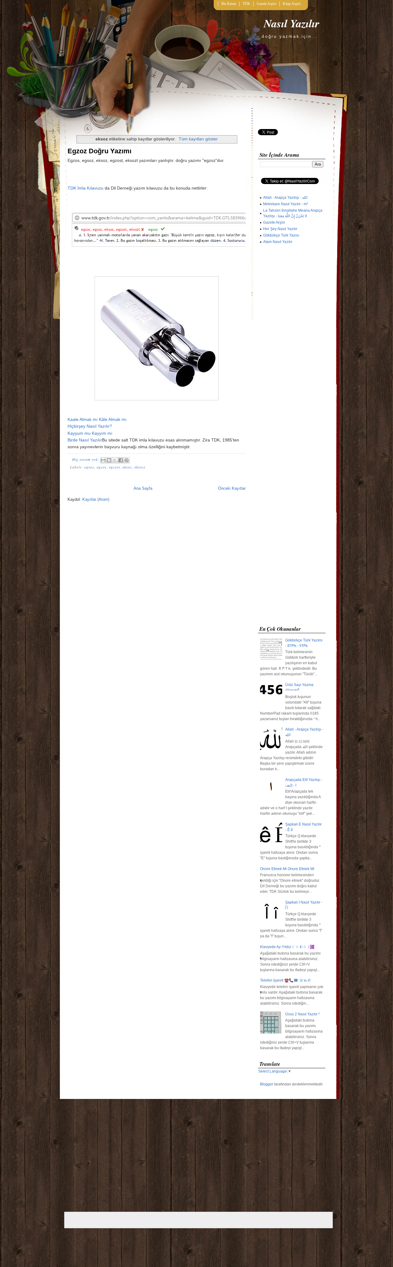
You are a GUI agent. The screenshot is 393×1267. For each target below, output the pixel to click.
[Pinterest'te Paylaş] (126, 460)
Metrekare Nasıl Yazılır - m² (285, 204)
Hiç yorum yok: (86, 459)
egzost (114, 467)
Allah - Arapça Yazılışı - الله (285, 197)
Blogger (266, 1084)
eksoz (127, 467)
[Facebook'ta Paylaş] (121, 460)
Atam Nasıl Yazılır (277, 242)
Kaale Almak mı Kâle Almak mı (97, 419)
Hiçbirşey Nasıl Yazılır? (90, 426)
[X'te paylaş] (115, 460)
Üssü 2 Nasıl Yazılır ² (302, 1014)
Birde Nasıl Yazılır (85, 439)
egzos (102, 467)
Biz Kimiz (228, 4)
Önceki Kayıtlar (232, 488)
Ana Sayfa (143, 488)
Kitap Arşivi (292, 4)
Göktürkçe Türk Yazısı (281, 235)
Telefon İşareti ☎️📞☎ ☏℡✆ (285, 980)
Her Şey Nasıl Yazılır (280, 229)
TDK (246, 4)
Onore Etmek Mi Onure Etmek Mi (287, 869)
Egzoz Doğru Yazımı (99, 151)
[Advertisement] (291, 436)
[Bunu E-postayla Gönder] (103, 460)
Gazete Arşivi (266, 4)
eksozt (139, 467)
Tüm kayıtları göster (198, 138)
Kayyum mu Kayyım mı (90, 433)
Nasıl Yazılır (291, 23)
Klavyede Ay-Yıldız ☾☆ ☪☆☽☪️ (287, 947)
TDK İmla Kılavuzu (85, 188)
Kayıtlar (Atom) (95, 499)
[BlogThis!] (109, 460)
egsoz (89, 467)
